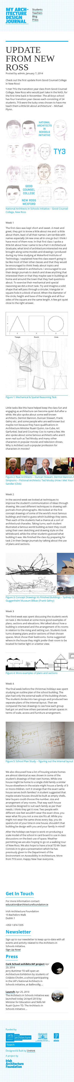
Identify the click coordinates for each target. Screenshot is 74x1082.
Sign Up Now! (13, 949)
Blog (34, 16)
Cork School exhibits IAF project (25, 964)
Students (37, 9)
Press (35, 19)
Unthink (31, 1050)
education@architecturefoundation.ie (27, 904)
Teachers (37, 13)
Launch (10, 992)
